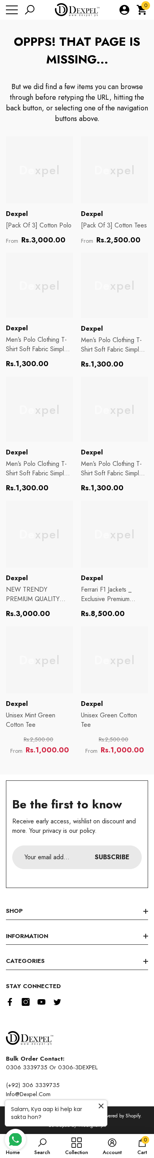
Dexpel (17, 213)
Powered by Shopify (120, 1115)
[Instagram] (26, 1002)
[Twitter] (57, 1002)
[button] (30, 10)
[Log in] (124, 10)
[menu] (12, 10)
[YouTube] (41, 1002)
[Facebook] (10, 1002)
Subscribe (112, 857)
